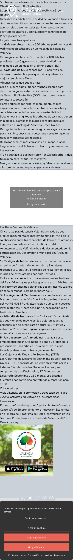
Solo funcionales (36, 537)
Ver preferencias (37, 547)
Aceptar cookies (37, 527)
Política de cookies (17, 555)
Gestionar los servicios (35, 518)
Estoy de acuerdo (36, 204)
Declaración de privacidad (40, 555)
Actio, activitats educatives (19, 397)
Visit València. (9, 393)
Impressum (59, 555)
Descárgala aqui (10, 422)
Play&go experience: (13, 36)
